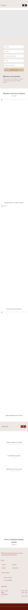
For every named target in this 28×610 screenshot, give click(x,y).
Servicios (4, 564)
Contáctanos (15, 567)
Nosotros (14, 564)
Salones (4, 567)
